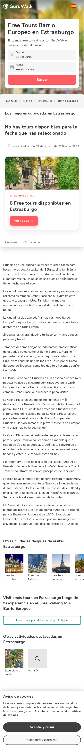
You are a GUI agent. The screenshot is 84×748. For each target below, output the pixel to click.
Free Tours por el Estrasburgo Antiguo (42, 620)
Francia (27, 101)
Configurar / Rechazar (41, 740)
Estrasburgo (45, 101)
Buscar (42, 79)
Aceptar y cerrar (42, 727)
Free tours (11, 101)
